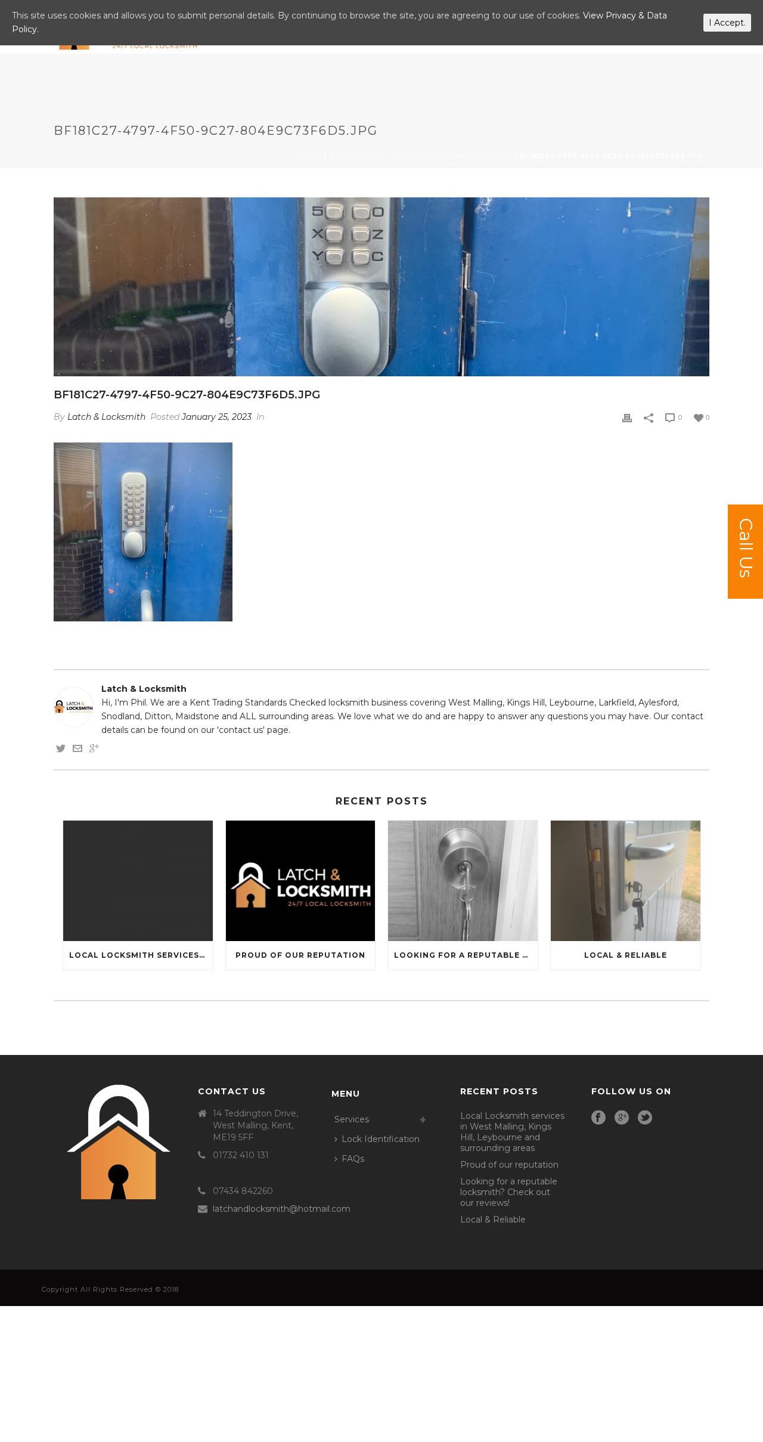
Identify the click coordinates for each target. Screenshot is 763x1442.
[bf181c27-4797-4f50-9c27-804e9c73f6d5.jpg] (381, 286)
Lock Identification (381, 1139)
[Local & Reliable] (625, 880)
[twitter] (645, 1118)
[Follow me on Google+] (94, 750)
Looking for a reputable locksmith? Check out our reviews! (466, 955)
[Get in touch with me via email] (77, 750)
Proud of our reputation (300, 955)
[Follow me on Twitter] (61, 750)
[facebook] (598, 1118)
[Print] (627, 417)
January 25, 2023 (217, 416)
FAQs (353, 1158)
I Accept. (727, 22)
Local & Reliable (625, 955)
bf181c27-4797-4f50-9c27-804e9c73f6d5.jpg (421, 156)
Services (351, 1119)
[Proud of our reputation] (301, 880)
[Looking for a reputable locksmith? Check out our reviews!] (463, 880)
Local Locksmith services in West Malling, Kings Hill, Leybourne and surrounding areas (141, 955)
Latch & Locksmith (106, 416)
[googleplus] (622, 1118)
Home (310, 156)
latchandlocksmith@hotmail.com (282, 1208)
